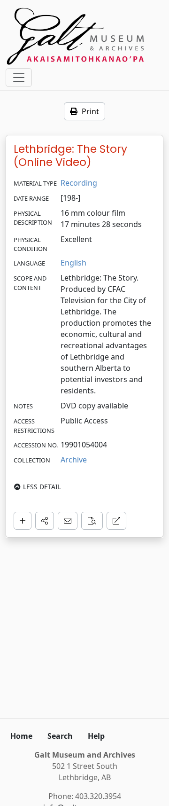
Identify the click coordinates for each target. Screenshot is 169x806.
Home (21, 736)
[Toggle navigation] (19, 77)
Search (60, 736)
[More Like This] (92, 521)
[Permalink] (116, 521)
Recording (79, 183)
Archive (74, 459)
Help (96, 736)
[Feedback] (67, 521)
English (73, 263)
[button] (44, 521)
